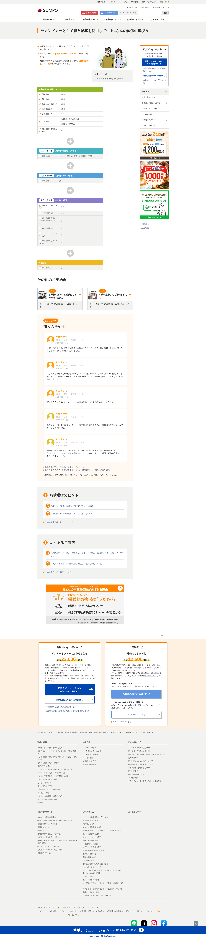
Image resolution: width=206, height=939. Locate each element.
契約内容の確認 (88, 824)
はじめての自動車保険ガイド (48, 817)
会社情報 (66, 907)
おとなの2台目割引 (44, 783)
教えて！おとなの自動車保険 (48, 846)
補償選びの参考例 (148, 120)
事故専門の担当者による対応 (139, 751)
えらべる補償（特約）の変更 (93, 850)
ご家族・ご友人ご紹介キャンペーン (96, 895)
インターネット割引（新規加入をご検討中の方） (55, 769)
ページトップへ (163, 635)
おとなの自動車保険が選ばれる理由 (50, 796)
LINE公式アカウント (45, 793)
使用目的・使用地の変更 (92, 847)
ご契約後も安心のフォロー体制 (49, 789)
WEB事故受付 (133, 778)
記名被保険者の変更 (90, 844)
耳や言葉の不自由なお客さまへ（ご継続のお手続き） (103, 889)
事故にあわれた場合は (91, 880)
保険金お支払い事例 (133, 911)
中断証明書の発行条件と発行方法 (95, 864)
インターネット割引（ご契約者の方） (51, 773)
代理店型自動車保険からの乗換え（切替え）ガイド (56, 820)
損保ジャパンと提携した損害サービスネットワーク (147, 754)
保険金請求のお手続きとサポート (140, 768)
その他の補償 (147, 114)
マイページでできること (122, 722)
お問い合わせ (132, 7)
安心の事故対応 (134, 742)
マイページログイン (127, 13)
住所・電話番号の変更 (91, 834)
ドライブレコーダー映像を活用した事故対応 (144, 781)
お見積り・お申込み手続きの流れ (155, 81)
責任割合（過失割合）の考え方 (49, 837)
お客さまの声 (72, 915)
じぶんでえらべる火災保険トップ (49, 911)
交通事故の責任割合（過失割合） (49, 834)
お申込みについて (151, 911)
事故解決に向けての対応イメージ (140, 764)
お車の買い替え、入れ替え (93, 867)
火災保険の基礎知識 (113, 911)
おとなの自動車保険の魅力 (47, 799)
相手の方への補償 (148, 97)
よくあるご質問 (134, 812)
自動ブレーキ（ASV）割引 (47, 779)
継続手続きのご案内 (90, 820)
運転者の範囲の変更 (90, 840)
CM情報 (40, 803)
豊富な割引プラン (83, 678)
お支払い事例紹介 (148, 126)
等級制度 (40, 830)
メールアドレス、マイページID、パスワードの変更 (102, 830)
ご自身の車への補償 (149, 109)
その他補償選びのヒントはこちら (59, 522)
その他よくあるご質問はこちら (58, 572)
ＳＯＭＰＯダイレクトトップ (48, 907)
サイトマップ (93, 907)
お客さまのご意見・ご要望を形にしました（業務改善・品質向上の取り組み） (78, 470)
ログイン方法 (88, 876)
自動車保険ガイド (45, 812)
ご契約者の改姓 (88, 860)
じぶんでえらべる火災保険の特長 (79, 911)
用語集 (144, 224)
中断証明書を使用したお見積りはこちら (155, 69)
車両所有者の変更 (89, 854)
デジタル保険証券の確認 (92, 827)
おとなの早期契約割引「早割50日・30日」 (53, 776)
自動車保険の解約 (89, 857)
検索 (165, 13)
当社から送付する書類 (91, 892)
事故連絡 (91, 13)
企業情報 (144, 7)
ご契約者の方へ (89, 812)
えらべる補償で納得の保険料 (48, 763)
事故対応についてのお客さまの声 (140, 761)
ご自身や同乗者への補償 (151, 103)
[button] (47, 19)
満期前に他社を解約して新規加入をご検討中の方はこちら (67, 711)
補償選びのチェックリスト (47, 824)
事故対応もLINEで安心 (136, 774)
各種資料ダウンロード (150, 228)
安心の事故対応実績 (44, 786)
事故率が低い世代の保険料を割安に (50, 748)
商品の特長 (42, 742)
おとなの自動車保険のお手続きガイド (97, 817)
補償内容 (145, 92)
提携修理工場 (133, 758)
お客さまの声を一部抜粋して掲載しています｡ (64, 467)
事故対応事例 (133, 771)
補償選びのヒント (44, 827)
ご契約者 (110, 13)
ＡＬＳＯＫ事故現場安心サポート (140, 748)
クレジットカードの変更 (92, 837)
